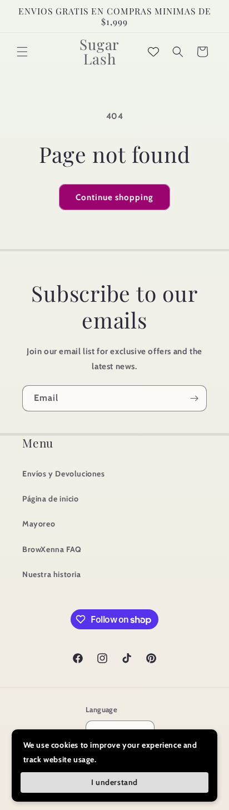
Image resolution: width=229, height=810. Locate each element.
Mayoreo (38, 524)
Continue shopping (114, 197)
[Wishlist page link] (153, 51)
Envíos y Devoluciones (63, 474)
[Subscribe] (194, 398)
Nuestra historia (51, 574)
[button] (22, 51)
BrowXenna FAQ (52, 549)
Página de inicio (50, 499)
